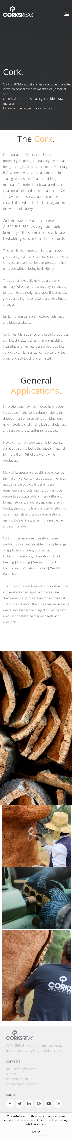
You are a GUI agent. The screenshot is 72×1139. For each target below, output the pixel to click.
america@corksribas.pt (22, 1084)
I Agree (36, 1132)
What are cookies (36, 1124)
